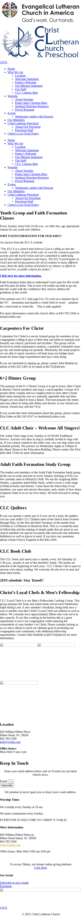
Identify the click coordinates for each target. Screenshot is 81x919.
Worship (13, 96)
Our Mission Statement (28, 85)
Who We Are (15, 72)
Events (12, 113)
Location (20, 75)
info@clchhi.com (10, 742)
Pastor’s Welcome (25, 82)
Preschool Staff (24, 130)
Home (11, 68)
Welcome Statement (27, 79)
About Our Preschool (27, 126)
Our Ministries (16, 120)
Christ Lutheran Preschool (23, 123)
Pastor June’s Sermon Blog (31, 102)
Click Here (40, 867)
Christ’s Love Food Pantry (23, 133)
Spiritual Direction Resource (32, 106)
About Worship (24, 99)
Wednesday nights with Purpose (34, 116)
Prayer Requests (24, 109)
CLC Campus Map (26, 92)
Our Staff (20, 89)
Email (4, 781)
